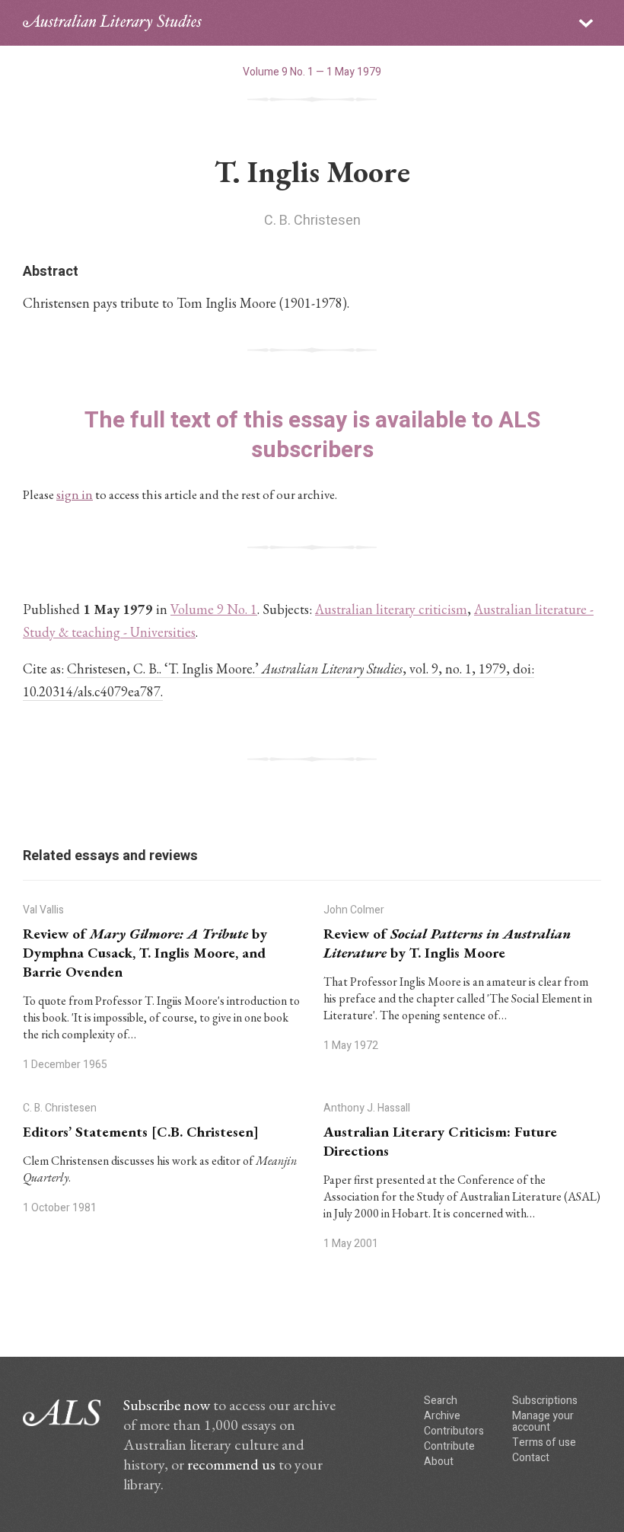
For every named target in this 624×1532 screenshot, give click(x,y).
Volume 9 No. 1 (213, 609)
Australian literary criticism (391, 609)
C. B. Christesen (312, 220)
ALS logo (112, 22)
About (439, 1462)
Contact (530, 1458)
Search (440, 1401)
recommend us (231, 1464)
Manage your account (543, 1421)
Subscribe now (166, 1405)
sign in (74, 494)
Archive (442, 1416)
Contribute (449, 1446)
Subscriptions (545, 1401)
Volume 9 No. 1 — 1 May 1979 (312, 72)
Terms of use (544, 1442)
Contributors (454, 1431)
